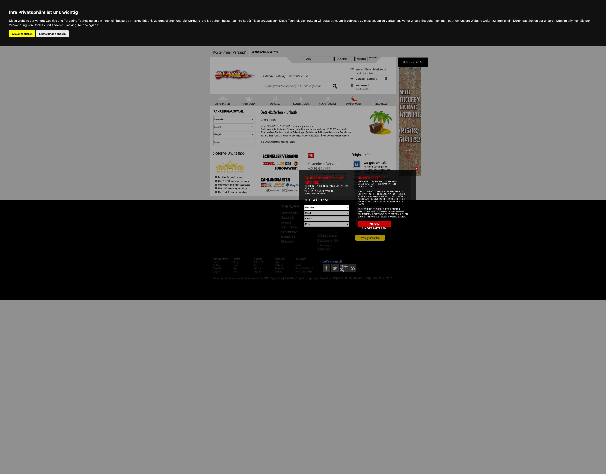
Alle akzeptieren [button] (22, 33)
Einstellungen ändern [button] (52, 33)
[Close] (417, 169)
